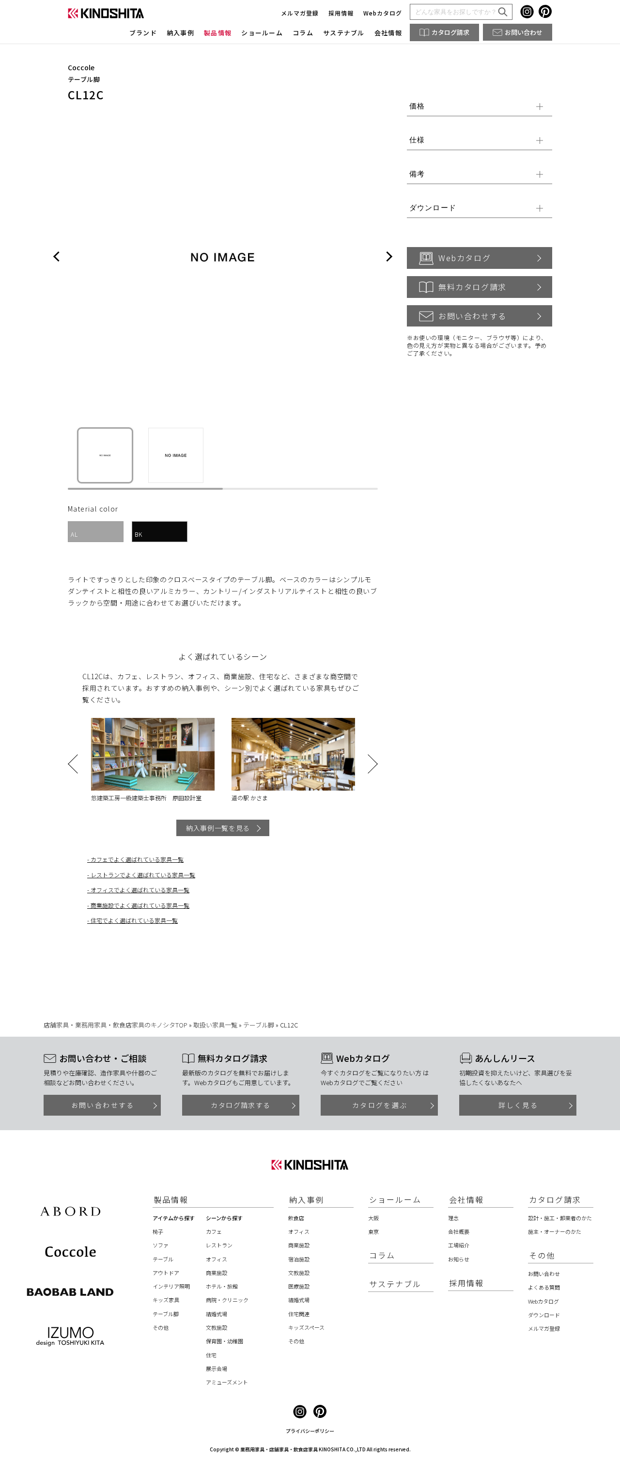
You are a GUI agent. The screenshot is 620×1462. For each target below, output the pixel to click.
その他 (161, 1327)
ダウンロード (432, 207)
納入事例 (180, 33)
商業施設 (216, 1272)
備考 (417, 174)
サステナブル (344, 33)
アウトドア (166, 1272)
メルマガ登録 (300, 13)
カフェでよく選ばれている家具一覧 (137, 859)
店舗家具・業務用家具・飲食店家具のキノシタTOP (115, 1024)
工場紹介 (458, 1245)
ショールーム (262, 33)
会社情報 (388, 33)
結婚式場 (216, 1314)
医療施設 (299, 1286)
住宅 (211, 1355)
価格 (417, 106)
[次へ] (389, 257)
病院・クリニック (227, 1300)
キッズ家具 (166, 1300)
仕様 (417, 140)
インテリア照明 (171, 1286)
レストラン (219, 1245)
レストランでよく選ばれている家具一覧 (143, 875)
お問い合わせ (523, 32)
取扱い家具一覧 (215, 1024)
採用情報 (341, 13)
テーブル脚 (84, 80)
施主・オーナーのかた (554, 1231)
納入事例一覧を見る (218, 828)
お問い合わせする (472, 316)
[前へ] (57, 257)
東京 (373, 1231)
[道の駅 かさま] (293, 754)
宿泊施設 (299, 1259)
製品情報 (218, 33)
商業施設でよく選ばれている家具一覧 (140, 905)
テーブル (163, 1259)
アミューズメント (227, 1382)
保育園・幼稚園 (224, 1341)
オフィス (216, 1259)
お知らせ (458, 1259)
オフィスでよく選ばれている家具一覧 (140, 890)
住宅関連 (299, 1314)
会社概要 (458, 1231)
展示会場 (216, 1368)
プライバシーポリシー (310, 1431)
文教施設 (216, 1327)
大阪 (373, 1218)
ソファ (161, 1245)
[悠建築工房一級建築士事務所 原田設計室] (152, 754)
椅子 (158, 1231)
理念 (453, 1218)
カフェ (214, 1231)
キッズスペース (306, 1327)
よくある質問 (544, 1287)
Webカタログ (382, 13)
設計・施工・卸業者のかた (560, 1218)
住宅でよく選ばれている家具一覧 (134, 920)
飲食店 (296, 1218)
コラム (303, 33)
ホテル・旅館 (222, 1286)
